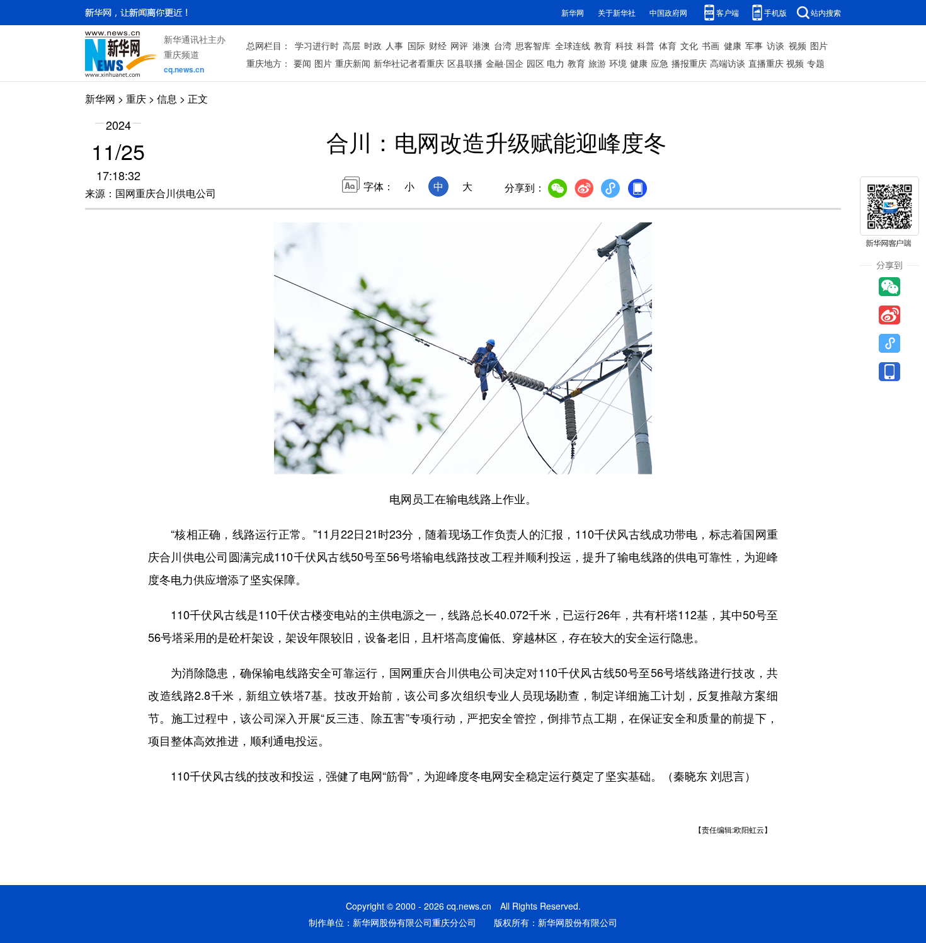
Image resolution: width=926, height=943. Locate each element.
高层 (351, 45)
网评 (459, 45)
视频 (797, 45)
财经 (438, 45)
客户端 (727, 12)
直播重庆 (766, 63)
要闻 (302, 63)
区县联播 (465, 63)
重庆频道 (181, 54)
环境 (618, 63)
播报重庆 (689, 63)
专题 (816, 63)
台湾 (503, 45)
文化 (689, 45)
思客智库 (533, 45)
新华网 (572, 12)
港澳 (481, 45)
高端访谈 (727, 63)
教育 (603, 45)
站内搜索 (826, 12)
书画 (710, 45)
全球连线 (572, 45)
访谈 (775, 45)
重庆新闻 (352, 63)
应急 (659, 63)
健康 (732, 45)
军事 (754, 45)
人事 (394, 45)
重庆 (136, 98)
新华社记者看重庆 (409, 63)
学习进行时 (317, 45)
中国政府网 (668, 12)
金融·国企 (504, 63)
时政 (373, 45)
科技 (624, 45)
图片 (819, 45)
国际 (416, 45)
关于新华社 (617, 12)
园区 (535, 63)
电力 (555, 63)
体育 (668, 45)
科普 (645, 45)
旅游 (597, 63)
